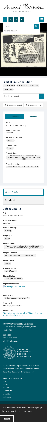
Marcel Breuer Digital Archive (28, 85)
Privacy (5, 384)
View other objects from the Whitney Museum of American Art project (22, 314)
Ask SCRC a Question (10, 341)
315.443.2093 (8, 330)
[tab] (14, 116)
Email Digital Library (10, 338)
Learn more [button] (27, 411)
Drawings (10, 140)
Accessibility (7, 391)
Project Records (10, 271)
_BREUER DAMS (9, 85)
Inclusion (6, 387)
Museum (10, 148)
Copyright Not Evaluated (14, 279)
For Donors (7, 397)
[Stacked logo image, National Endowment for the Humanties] (17, 352)
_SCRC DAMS (8, 89)
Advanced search (10, 31)
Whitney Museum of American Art (17, 298)
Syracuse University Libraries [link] (18, 324)
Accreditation (8, 394)
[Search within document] (41, 96)
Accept (7, 419)
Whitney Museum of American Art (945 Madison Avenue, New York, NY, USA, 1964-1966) (24, 157)
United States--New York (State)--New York (22, 167)
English (7, 238)
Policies (5, 381)
